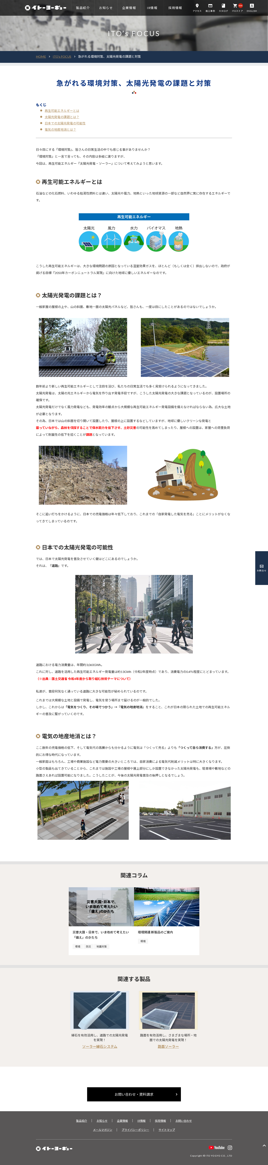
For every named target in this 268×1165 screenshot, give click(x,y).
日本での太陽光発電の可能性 (65, 123)
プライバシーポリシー (135, 1129)
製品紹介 (81, 1120)
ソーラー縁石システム (99, 1046)
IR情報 (141, 1120)
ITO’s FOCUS (62, 56)
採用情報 (160, 1120)
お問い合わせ (183, 1120)
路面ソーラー (168, 1046)
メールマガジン (102, 1129)
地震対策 (102, 946)
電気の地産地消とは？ (60, 129)
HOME (41, 56)
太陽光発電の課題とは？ (62, 117)
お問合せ (261, 570)
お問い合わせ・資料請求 (147, 1094)
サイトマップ (167, 1129)
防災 (88, 946)
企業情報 (122, 1120)
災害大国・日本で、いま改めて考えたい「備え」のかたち (101, 934)
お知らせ (102, 1120)
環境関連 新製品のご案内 (155, 932)
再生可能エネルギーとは (62, 110)
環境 (77, 946)
